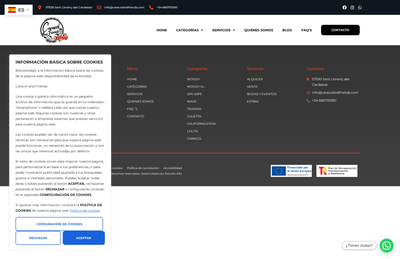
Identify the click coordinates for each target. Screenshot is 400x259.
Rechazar (38, 238)
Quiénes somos (258, 30)
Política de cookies (85, 210)
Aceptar (83, 238)
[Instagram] (352, 7)
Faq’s (306, 30)
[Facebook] (345, 7)
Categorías (187, 30)
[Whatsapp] (360, 7)
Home (161, 30)
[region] (60, 152)
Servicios (221, 30)
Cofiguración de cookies (59, 224)
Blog (287, 30)
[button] (387, 246)
